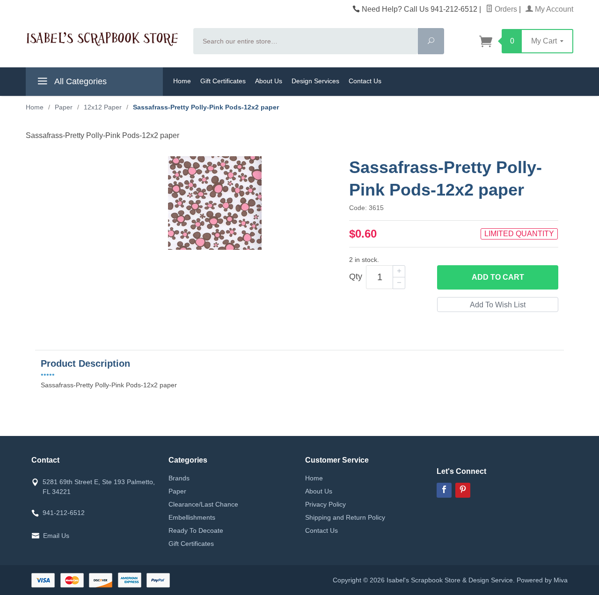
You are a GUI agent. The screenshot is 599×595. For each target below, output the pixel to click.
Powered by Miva (542, 580)
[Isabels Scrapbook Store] (104, 39)
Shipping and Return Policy (345, 517)
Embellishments (191, 517)
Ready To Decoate (195, 530)
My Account (553, 9)
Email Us (56, 535)
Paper (64, 107)
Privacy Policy (325, 504)
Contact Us (365, 81)
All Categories (79, 81)
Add (498, 277)
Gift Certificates (223, 81)
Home (182, 81)
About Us (268, 81)
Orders (505, 9)
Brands (179, 478)
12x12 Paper (103, 107)
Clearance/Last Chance (203, 504)
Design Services (315, 81)
